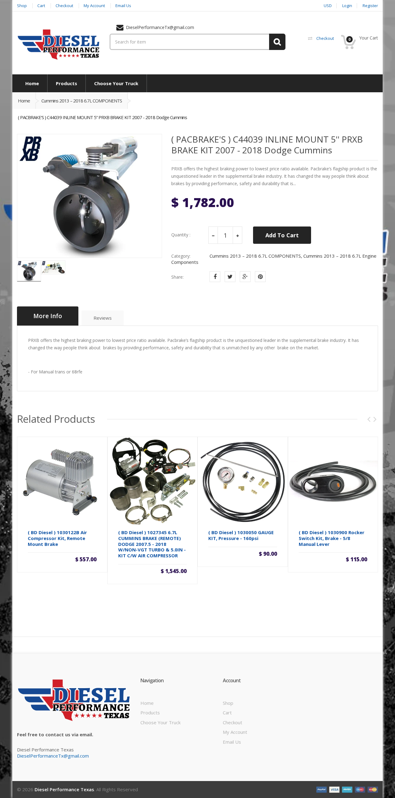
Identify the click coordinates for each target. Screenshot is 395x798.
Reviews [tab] (103, 318)
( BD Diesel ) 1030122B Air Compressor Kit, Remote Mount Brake (57, 538)
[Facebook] (215, 276)
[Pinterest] (260, 276)
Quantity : (180, 235)
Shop (228, 703)
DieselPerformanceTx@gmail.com (53, 756)
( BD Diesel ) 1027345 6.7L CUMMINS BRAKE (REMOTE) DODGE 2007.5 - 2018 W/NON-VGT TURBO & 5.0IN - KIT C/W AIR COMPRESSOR (152, 544)
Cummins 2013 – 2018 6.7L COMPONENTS (81, 101)
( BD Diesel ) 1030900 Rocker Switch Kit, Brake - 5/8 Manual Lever (331, 538)
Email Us (232, 742)
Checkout (232, 722)
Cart (227, 712)
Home (24, 101)
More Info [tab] (47, 316)
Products (150, 712)
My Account (235, 732)
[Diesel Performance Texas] (58, 44)
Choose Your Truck (160, 722)
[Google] (245, 276)
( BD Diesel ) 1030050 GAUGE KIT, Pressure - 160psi (241, 535)
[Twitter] (230, 276)
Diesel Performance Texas (64, 789)
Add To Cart (282, 235)
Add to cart (62, 559)
